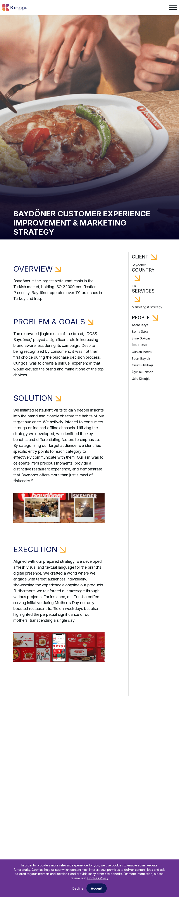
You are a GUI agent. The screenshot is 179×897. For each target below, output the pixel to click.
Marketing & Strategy (147, 307)
